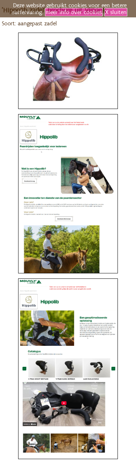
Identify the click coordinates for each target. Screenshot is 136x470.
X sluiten (116, 12)
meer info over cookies (74, 12)
